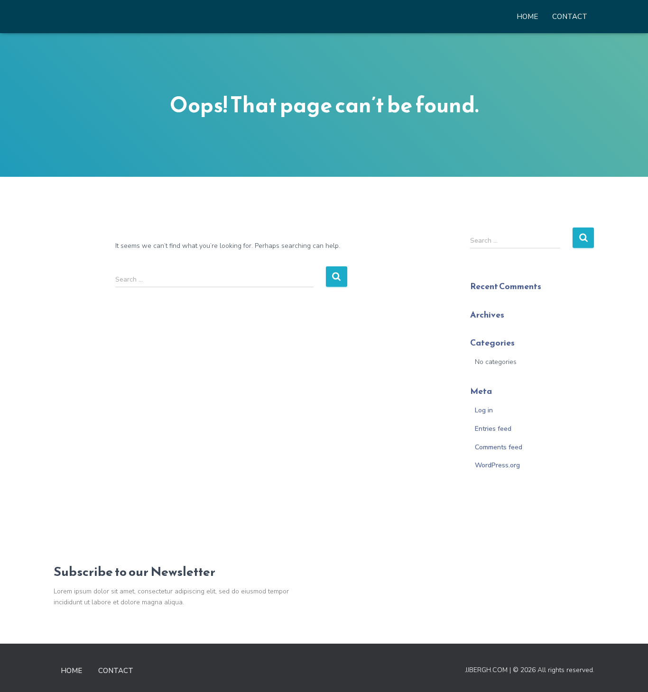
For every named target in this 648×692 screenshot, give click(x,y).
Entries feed (493, 428)
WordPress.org (497, 465)
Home (527, 16)
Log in (484, 410)
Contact (569, 16)
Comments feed (498, 447)
